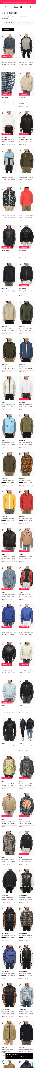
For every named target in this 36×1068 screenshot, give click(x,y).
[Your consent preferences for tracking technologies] (32, 1064)
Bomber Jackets (9, 23)
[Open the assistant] (5, 1062)
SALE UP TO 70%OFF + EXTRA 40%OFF (12, 2)
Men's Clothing (15, 16)
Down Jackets (23, 23)
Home (3, 16)
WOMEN (25, 2)
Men (8, 16)
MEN (29, 2)
